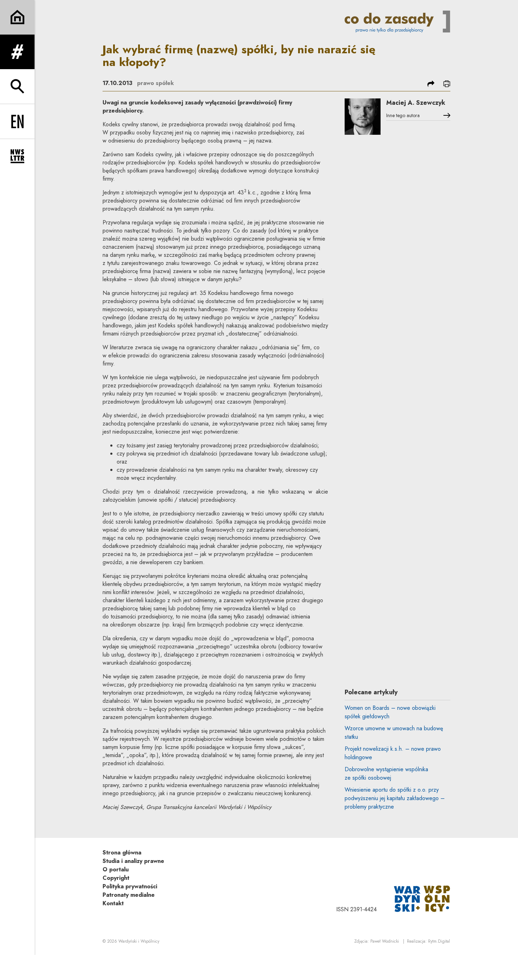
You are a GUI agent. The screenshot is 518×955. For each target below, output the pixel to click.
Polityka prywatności (130, 886)
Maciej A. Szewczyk (415, 102)
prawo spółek (155, 83)
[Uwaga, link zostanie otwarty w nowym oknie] (422, 898)
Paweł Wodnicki (384, 941)
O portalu (116, 869)
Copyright (116, 878)
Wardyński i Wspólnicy (138, 941)
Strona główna (122, 852)
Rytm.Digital (439, 941)
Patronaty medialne (129, 895)
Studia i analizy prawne (133, 861)
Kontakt (113, 903)
